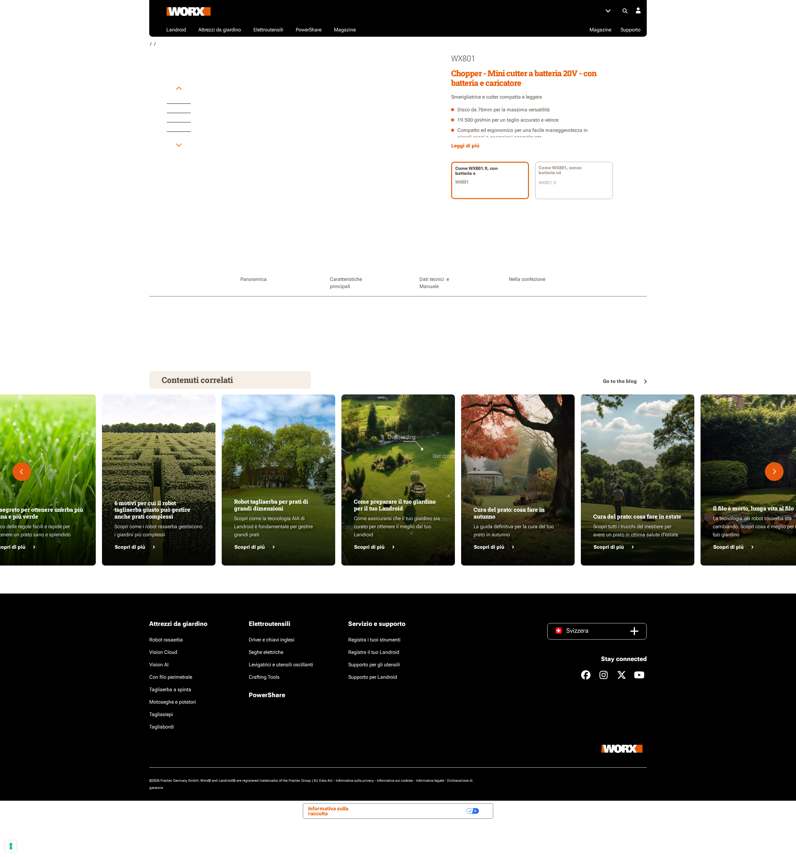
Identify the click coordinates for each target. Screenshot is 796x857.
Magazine (600, 30)
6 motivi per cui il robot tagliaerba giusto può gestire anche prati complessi (152, 509)
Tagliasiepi (161, 714)
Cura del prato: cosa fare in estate (637, 516)
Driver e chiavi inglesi (271, 640)
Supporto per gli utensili (374, 665)
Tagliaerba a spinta (170, 689)
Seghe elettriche (266, 652)
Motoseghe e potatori (172, 702)
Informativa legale (430, 781)
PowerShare (267, 695)
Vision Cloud (163, 652)
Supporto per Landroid (372, 677)
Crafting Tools (264, 677)
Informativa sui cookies (395, 781)
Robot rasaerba (166, 640)
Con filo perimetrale (170, 677)
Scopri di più (130, 547)
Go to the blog (620, 381)
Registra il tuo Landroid (373, 652)
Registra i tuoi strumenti (374, 640)
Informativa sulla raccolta (328, 811)
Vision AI (159, 665)
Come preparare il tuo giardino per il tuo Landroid (395, 505)
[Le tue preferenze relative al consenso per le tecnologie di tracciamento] (11, 846)
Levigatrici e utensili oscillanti (281, 665)
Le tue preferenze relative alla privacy (416, 811)
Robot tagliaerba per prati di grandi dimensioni (271, 505)
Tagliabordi (161, 727)
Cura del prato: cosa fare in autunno (509, 513)
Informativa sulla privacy (355, 781)
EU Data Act (323, 781)
